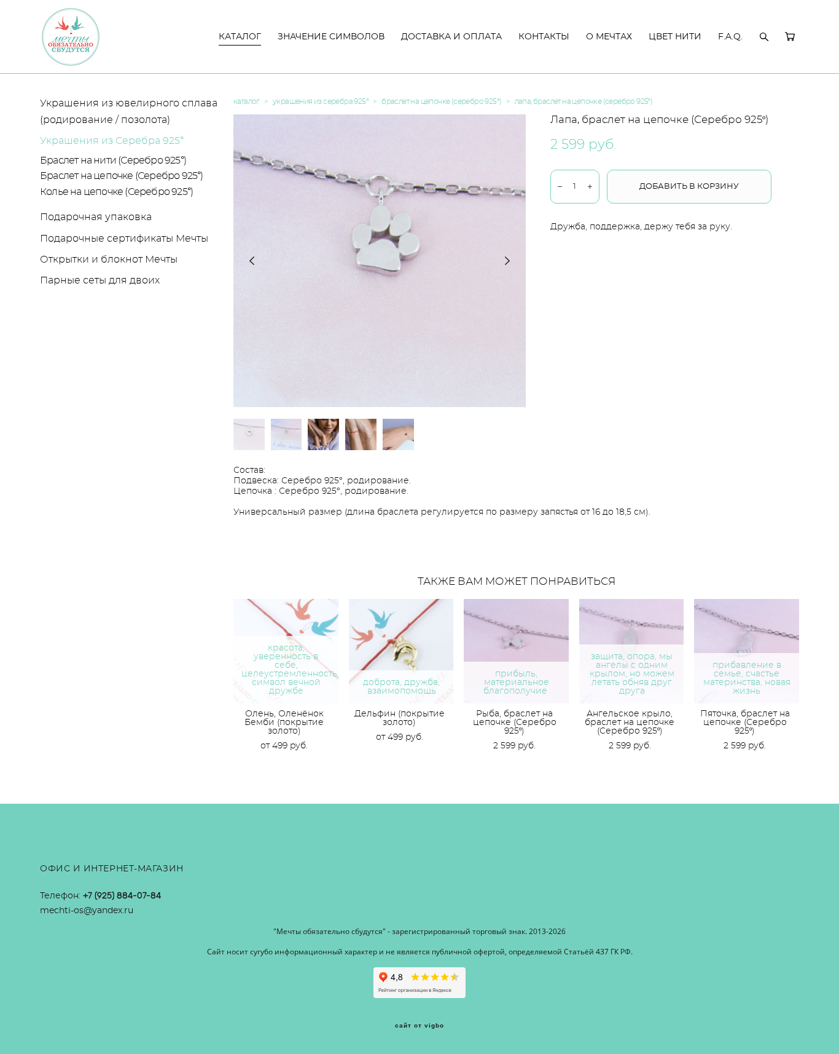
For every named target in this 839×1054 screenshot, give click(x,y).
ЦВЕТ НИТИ (675, 37)
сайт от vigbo (419, 1026)
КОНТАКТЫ (543, 37)
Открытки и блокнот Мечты (109, 259)
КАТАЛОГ (240, 37)
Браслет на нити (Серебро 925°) (113, 160)
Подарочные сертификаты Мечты (124, 239)
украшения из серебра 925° (321, 101)
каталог (246, 101)
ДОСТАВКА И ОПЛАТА (451, 37)
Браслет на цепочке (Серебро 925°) (121, 176)
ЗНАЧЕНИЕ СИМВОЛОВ (331, 37)
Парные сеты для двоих (100, 280)
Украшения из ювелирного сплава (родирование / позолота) (128, 111)
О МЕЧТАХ (609, 37)
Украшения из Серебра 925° (112, 141)
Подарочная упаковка (96, 217)
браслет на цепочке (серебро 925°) (441, 101)
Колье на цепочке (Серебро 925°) (116, 192)
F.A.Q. (730, 37)
